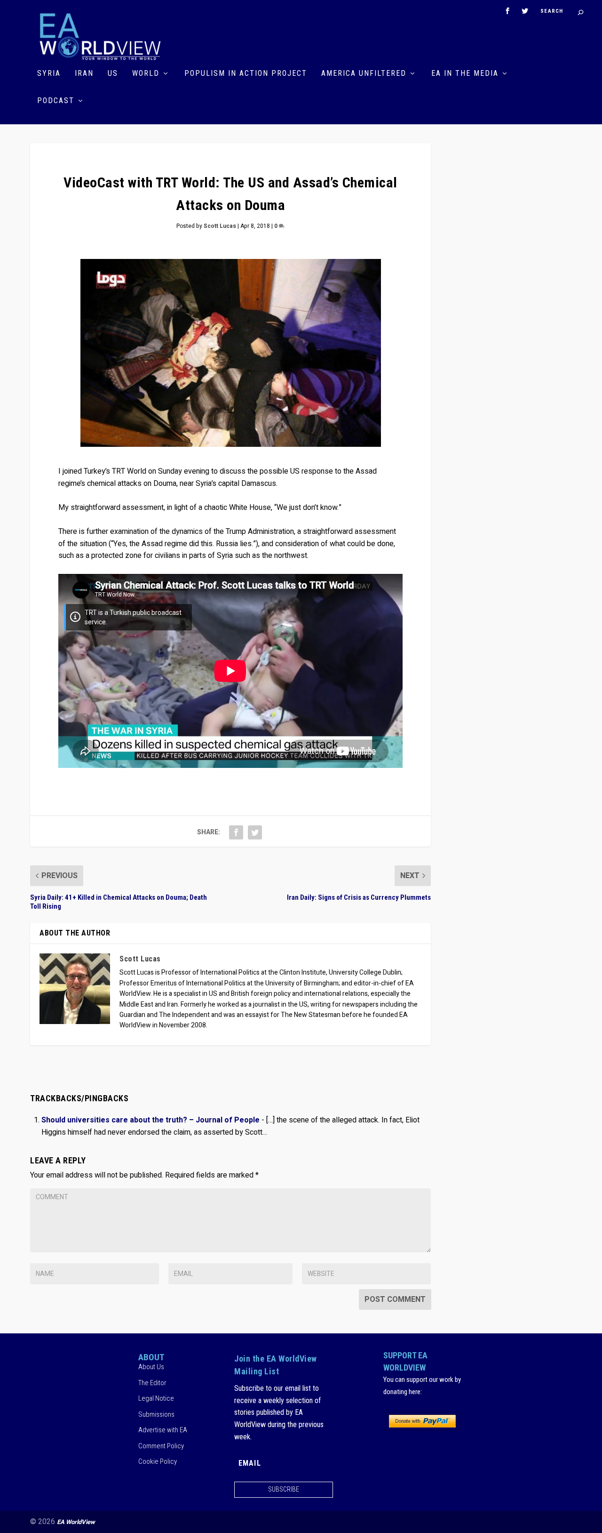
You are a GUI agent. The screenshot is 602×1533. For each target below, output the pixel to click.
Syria (49, 74)
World (145, 74)
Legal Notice (156, 1398)
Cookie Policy (157, 1461)
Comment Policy (161, 1446)
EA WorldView (76, 1521)
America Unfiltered (363, 74)
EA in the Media (465, 74)
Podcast (55, 101)
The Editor (152, 1383)
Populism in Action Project (245, 74)
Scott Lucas (220, 226)
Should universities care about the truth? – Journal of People (150, 1120)
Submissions (156, 1414)
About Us (151, 1367)
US (113, 74)
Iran (84, 74)
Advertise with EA (162, 1430)
